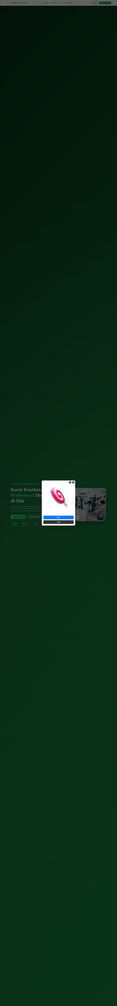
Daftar (58, 517)
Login (58, 522)
